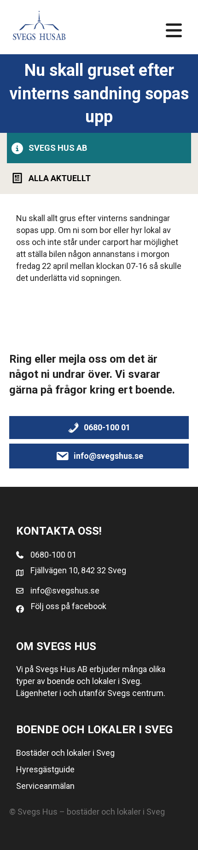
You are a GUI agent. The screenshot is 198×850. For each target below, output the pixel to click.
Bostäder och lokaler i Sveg (65, 753)
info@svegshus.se (64, 590)
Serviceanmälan (45, 786)
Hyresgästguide (45, 769)
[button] (99, 148)
